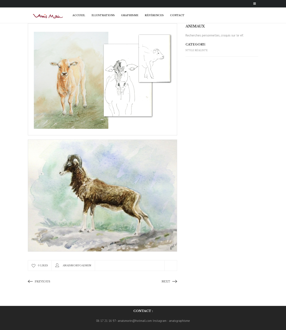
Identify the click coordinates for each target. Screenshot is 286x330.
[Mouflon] (102, 195)
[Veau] (102, 79)
